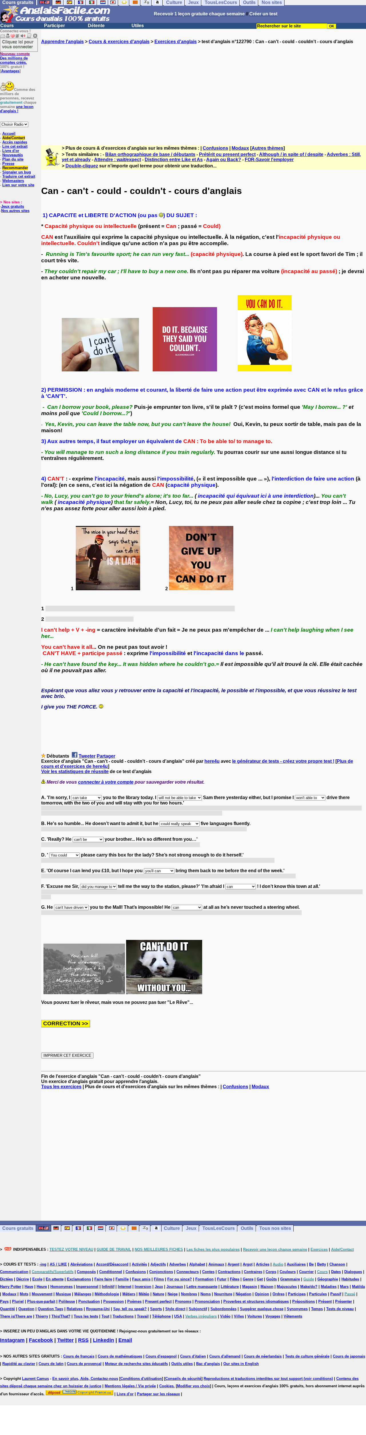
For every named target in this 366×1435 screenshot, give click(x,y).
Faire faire (103, 1279)
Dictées (6, 1279)
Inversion (143, 1286)
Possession (113, 1301)
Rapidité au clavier (18, 1364)
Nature (158, 1294)
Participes (297, 1294)
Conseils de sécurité (183, 1378)
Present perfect (158, 1301)
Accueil (8, 133)
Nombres (189, 1294)
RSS (83, 1340)
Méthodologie (107, 1294)
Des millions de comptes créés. (15, 58)
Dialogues (353, 1272)
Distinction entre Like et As (174, 159)
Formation (204, 1279)
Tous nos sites (275, 1228)
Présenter (343, 1301)
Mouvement (42, 1294)
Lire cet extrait (14, 146)
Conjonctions (161, 1272)
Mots (24, 1294)
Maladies (329, 1286)
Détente (96, 25)
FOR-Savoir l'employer (269, 159)
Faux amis (141, 1279)
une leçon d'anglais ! (16, 109)
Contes (208, 1272)
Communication (14, 1272)
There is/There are (16, 1316)
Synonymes (297, 1309)
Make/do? (308, 1286)
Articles (262, 1264)
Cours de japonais (349, 1356)
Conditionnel (110, 1272)
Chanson (337, 1264)
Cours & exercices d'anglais (119, 41)
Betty (321, 1264)
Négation (243, 1294)
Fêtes (234, 1279)
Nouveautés (12, 155)
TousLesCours (218, 1228)
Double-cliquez (81, 165)
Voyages (272, 1316)
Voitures (254, 1316)
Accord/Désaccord (112, 1264)
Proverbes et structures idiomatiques (256, 1301)
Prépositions (303, 1301)
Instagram (12, 1340)
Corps (271, 1272)
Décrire (22, 1279)
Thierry (41, 1316)
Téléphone (161, 1316)
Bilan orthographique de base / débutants (150, 154)
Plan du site (12, 159)
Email (125, 1340)
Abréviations (81, 1264)
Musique (63, 1294)
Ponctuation (89, 1301)
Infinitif (108, 1286)
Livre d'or (10, 151)
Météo (144, 1294)
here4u (212, 761)
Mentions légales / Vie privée (130, 1386)
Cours (7, 25)
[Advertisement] (203, 89)
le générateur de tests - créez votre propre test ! (283, 761)
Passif (335, 1294)
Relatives (75, 1309)
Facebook (41, 1340)
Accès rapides (14, 142)
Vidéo (225, 1316)
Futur (221, 1279)
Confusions (215, 148)
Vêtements (293, 1316)
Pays (4, 1301)
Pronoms (183, 1301)
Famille (122, 1279)
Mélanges (82, 1294)
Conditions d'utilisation (141, 1378)
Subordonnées (223, 1309)
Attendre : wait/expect (117, 159)
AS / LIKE (58, 1264)
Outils (247, 1228)
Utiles (138, 25)
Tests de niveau (340, 1309)
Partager (106, 756)
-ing (42, 1264)
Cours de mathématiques (120, 1356)
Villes (239, 1316)
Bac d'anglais (208, 1364)
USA (178, 1316)
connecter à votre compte (106, 782)
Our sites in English (241, 1364)
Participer (54, 25)
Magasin (249, 1286)
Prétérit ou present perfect (227, 154)
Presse (8, 163)
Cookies (166, 1386)
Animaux (216, 1264)
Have (29, 1286)
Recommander (15, 168)
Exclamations (79, 1279)
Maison (266, 1286)
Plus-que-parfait (41, 1301)
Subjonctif (198, 1309)
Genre (248, 1279)
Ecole (37, 1279)
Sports (156, 1309)
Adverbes (177, 1264)
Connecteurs (187, 1272)
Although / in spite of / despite (291, 154)
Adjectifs (158, 1264)
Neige (173, 1294)
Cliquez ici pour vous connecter (17, 44)
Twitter (65, 1340)
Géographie (327, 1279)
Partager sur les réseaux (158, 1394)
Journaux (174, 1286)
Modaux (240, 148)
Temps (317, 1309)
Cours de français (78, 1356)
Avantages (10, 71)
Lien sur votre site (18, 185)
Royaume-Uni (98, 1309)
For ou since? (179, 1279)
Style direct (175, 1309)
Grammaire (290, 1279)
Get (260, 1279)
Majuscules (287, 1286)
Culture (172, 1228)
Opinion (262, 1294)
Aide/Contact (13, 138)
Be (311, 1264)
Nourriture (223, 1294)
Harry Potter (10, 1286)
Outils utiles (182, 1364)
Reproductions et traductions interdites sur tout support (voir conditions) (268, 1378)
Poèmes (134, 1301)
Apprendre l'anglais (62, 41)
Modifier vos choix (193, 1386)
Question (26, 1309)
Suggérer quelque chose (261, 1309)
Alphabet (197, 1264)
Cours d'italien (193, 1356)
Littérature (230, 1286)
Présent (325, 1301)
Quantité (7, 1309)
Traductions (123, 1316)
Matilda (358, 1286)
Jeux (191, 1228)
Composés (86, 1272)
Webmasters (13, 181)
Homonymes (61, 1286)
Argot (247, 1264)
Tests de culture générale (307, 1356)
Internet (124, 1286)
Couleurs (288, 1272)
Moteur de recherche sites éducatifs (136, 1364)
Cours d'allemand (224, 1356)
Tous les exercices (61, 1086)
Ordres (278, 1294)
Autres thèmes (267, 148)
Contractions (229, 1272)
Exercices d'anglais (175, 41)
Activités (139, 1264)
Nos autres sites (15, 211)
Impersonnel (87, 1286)
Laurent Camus (35, 1378)
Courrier (306, 1272)
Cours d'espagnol (161, 1356)
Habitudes (350, 1279)
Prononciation (207, 1301)
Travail (143, 1316)
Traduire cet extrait (18, 176)
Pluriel (18, 1301)
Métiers (128, 1294)
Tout (105, 1316)
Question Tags (50, 1309)
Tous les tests (86, 1316)
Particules (318, 1294)
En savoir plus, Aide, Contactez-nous (85, 1378)
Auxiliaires (296, 1264)
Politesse (67, 1301)
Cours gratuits (17, 1228)
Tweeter (87, 756)
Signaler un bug (16, 172)
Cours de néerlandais (263, 1356)
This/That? (60, 1316)
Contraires (253, 1272)
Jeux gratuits (12, 206)
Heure (42, 1286)
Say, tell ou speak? (130, 1309)
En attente (54, 1279)
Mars (344, 1286)
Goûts (271, 1279)
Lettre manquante (201, 1286)
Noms (205, 1294)
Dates (336, 1272)
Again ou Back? (223, 159)
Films (159, 1279)
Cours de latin (51, 1364)
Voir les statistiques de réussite (75, 771)
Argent (233, 1264)
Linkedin (103, 1340)
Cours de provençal (84, 1364)
